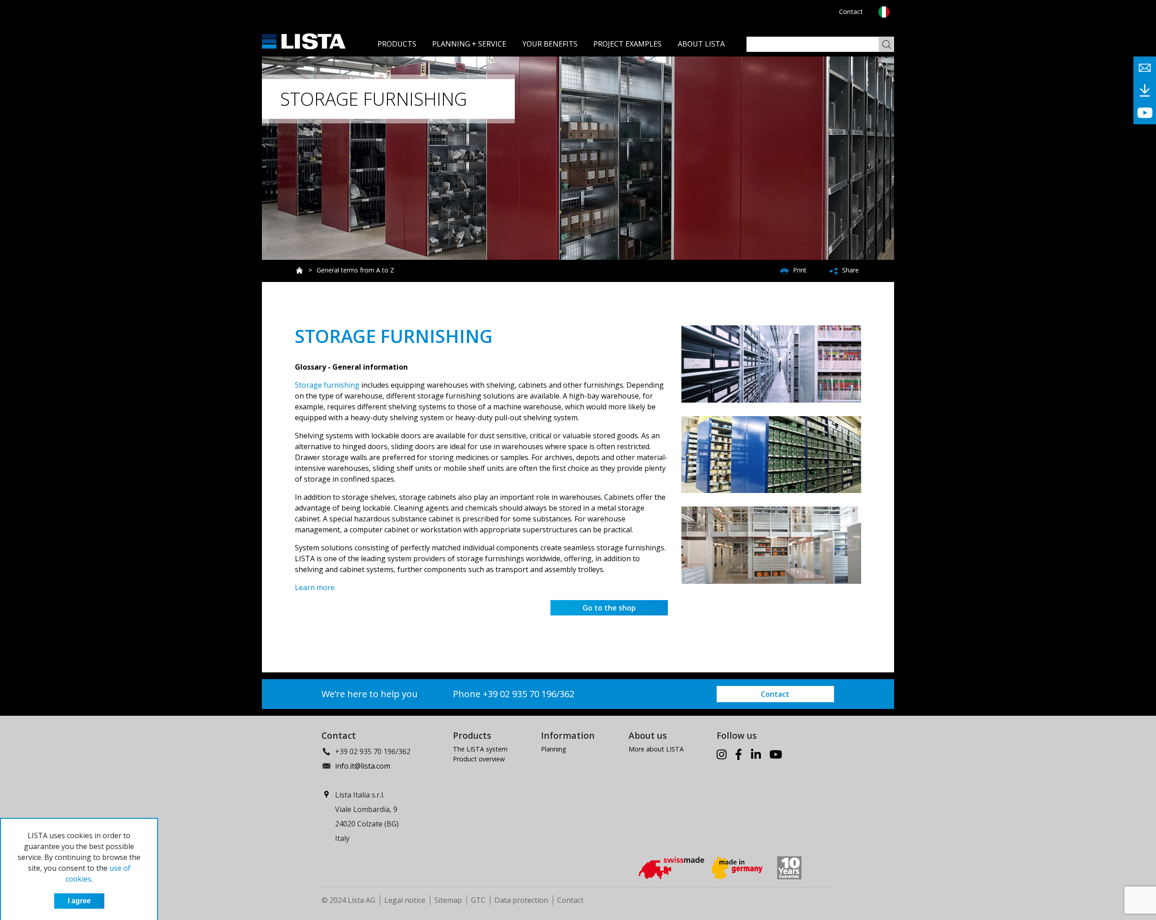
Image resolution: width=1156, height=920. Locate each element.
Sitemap (448, 900)
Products (397, 44)
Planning (553, 749)
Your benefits (550, 44)
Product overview (479, 759)
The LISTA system (480, 749)
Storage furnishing (327, 385)
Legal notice (404, 900)
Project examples (627, 44)
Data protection (521, 900)
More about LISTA (656, 749)
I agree (79, 901)
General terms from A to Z (355, 270)
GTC (478, 900)
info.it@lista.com (362, 766)
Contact (851, 11)
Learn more (315, 587)
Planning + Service (469, 44)
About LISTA (701, 44)
